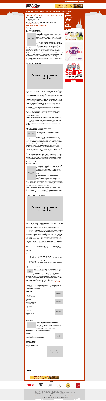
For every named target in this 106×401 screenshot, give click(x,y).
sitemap (67, 395)
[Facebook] (26, 1)
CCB (29, 395)
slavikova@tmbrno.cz (58, 281)
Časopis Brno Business (46, 395)
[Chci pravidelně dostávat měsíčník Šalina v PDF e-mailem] (74, 72)
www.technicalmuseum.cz (32, 25)
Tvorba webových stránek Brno (35, 395)
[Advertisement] (44, 365)
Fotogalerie (53, 395)
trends (64, 395)
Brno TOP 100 (57, 395)
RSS (27, 395)
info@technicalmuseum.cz (32, 23)
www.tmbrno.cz (42, 25)
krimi (61, 395)
